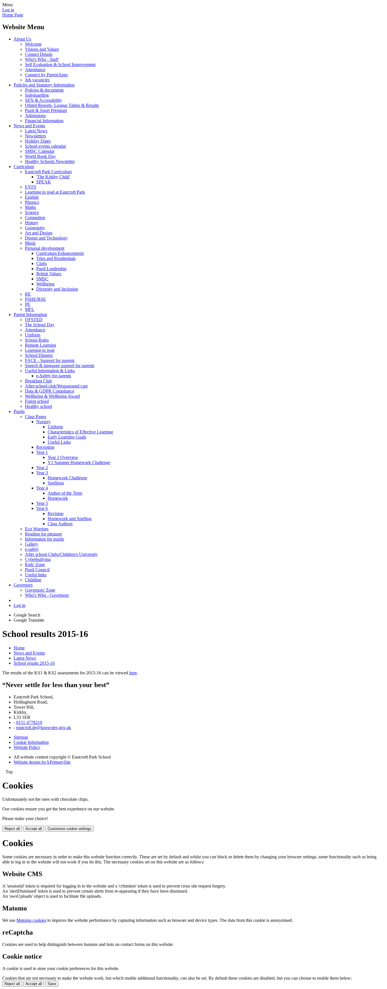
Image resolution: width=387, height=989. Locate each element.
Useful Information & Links (50, 370)
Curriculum (24, 166)
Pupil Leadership (51, 268)
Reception (45, 447)
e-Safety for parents (53, 375)
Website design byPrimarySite (42, 762)
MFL (29, 309)
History (31, 222)
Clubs (41, 263)
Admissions (35, 115)
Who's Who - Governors (47, 595)
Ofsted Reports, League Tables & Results (62, 105)
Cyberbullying (38, 559)
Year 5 (42, 503)
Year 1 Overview (63, 457)
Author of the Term (65, 493)
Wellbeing (45, 283)
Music (30, 243)
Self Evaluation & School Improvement (60, 64)
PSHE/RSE (35, 299)
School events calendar (45, 146)
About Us (22, 39)
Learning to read (39, 350)
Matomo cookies (31, 920)
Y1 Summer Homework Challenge (79, 462)
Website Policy (27, 747)
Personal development (44, 248)
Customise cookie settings (69, 829)
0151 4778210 (29, 722)
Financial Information (44, 120)
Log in (8, 9)
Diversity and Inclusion (57, 289)
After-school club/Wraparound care (56, 386)
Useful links (35, 574)
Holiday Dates (38, 141)
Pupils (19, 411)
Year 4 (42, 488)
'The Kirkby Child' (53, 176)
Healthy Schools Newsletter (50, 161)
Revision (55, 513)
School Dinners (39, 355)
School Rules (37, 340)
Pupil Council (37, 569)
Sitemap (21, 737)
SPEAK (43, 181)
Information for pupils (44, 539)
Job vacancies (37, 79)
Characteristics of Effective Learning (80, 431)
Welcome (33, 44)
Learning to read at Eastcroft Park (55, 192)
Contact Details (38, 54)
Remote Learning (40, 345)
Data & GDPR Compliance (49, 391)
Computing (35, 217)
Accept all (33, 829)
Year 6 (42, 508)
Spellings (56, 482)
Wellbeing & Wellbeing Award (52, 396)
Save (52, 984)
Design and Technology (46, 238)
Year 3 (42, 472)
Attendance (35, 69)
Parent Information (30, 314)
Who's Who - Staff (41, 59)
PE (27, 304)
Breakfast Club (38, 380)
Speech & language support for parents (59, 365)
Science (32, 212)
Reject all (12, 829)
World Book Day (40, 156)
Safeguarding (37, 95)
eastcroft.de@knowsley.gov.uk (43, 727)
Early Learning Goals (67, 437)
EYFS (30, 187)
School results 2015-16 (34, 663)
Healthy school (38, 406)
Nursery (43, 421)
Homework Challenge (67, 477)
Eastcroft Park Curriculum (48, 171)
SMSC (42, 278)
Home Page (12, 14)
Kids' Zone (35, 564)
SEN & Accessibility (43, 100)
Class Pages (35, 416)
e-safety (32, 549)
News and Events (29, 125)
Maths (30, 207)
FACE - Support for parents (50, 360)
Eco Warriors (36, 528)
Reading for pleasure (43, 533)
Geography (35, 227)
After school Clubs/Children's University (61, 554)
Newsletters (35, 136)
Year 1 (42, 452)
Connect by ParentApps (46, 74)
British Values (48, 273)
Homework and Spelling (70, 518)
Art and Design (38, 232)
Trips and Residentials (56, 258)
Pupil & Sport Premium (46, 110)
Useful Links (59, 442)
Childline (33, 579)
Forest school (37, 401)
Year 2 (42, 467)
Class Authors (60, 523)
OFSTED (33, 319)
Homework (58, 498)
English (32, 197)
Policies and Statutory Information (44, 84)
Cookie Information (31, 742)
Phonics (32, 202)
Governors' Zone (40, 590)
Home (19, 647)
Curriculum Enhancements (60, 253)
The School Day (39, 324)
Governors (23, 585)
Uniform (32, 335)
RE (28, 294)
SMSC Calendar (39, 151)
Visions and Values (42, 49)
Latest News (36, 130)
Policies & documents (44, 90)
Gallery (31, 544)
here (133, 672)
